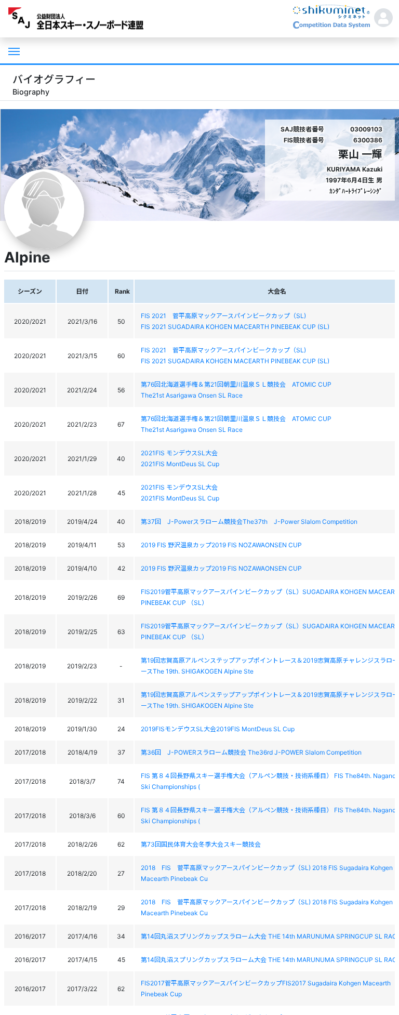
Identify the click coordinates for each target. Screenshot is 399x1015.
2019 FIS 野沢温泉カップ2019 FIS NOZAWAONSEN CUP (221, 545)
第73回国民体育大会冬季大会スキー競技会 (201, 844)
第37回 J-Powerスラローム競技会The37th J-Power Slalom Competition (249, 521)
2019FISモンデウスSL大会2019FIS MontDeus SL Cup (218, 729)
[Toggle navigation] (13, 50)
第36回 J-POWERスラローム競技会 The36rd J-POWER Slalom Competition (251, 752)
